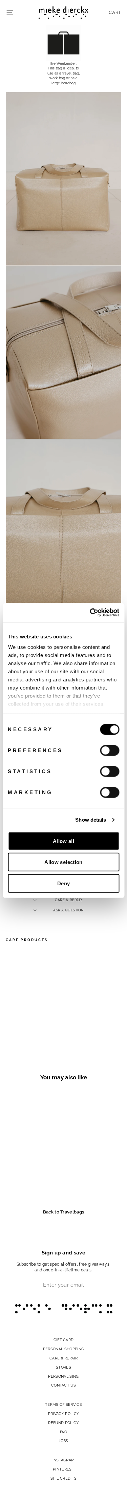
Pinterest (63, 1469)
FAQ (63, 1432)
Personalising (63, 1376)
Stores (63, 1367)
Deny (63, 883)
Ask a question (68, 910)
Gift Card (64, 1339)
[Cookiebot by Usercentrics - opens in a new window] (90, 612)
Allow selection (63, 862)
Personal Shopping (63, 1349)
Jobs (63, 1440)
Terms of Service (63, 1404)
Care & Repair (68, 900)
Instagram (63, 1460)
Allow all (63, 841)
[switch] (109, 750)
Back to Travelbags (63, 1211)
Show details (90, 820)
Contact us (63, 1385)
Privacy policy (63, 1413)
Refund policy (63, 1422)
